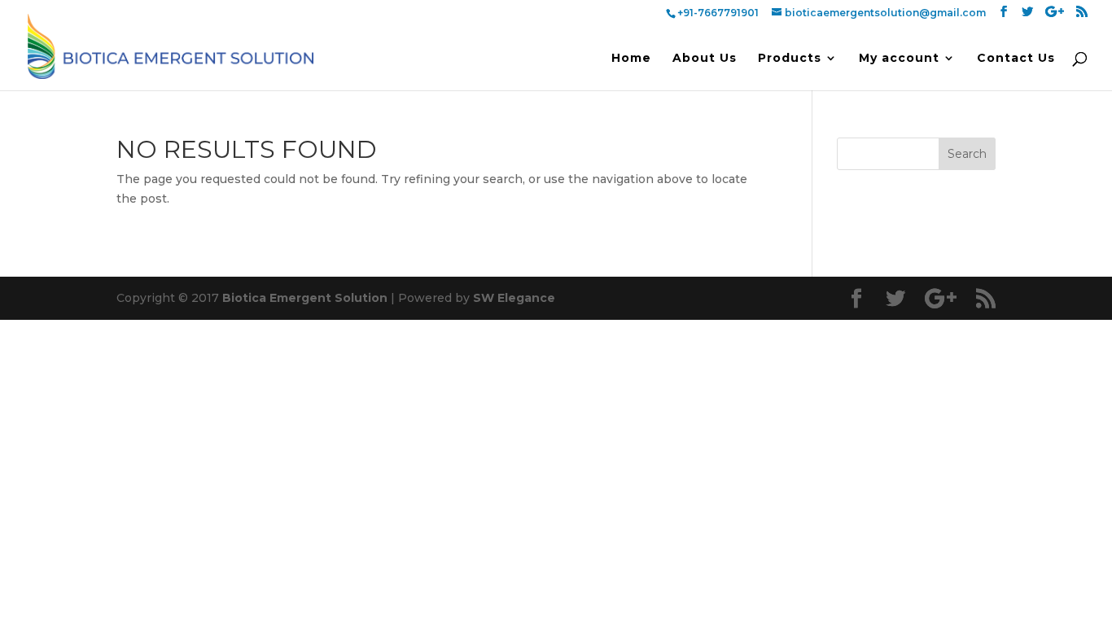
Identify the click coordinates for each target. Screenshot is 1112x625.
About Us (704, 58)
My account (899, 58)
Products (789, 58)
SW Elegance (514, 298)
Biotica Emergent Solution (304, 298)
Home (631, 58)
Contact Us (1016, 58)
